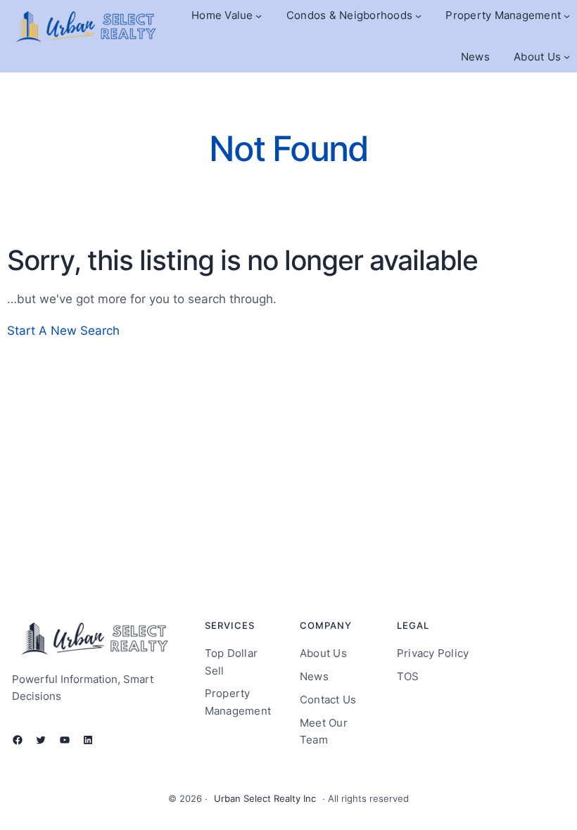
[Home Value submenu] (258, 16)
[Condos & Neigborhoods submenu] (418, 16)
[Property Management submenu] (567, 16)
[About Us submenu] (567, 56)
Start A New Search (63, 330)
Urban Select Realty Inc (265, 798)
